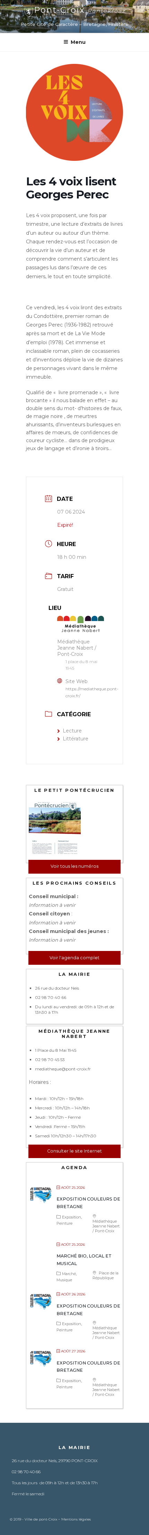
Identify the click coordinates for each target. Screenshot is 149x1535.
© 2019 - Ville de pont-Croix (34, 1519)
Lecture (72, 731)
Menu (78, 42)
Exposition (71, 1217)
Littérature (75, 739)
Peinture (64, 1223)
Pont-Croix (79, 10)
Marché (69, 1273)
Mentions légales (76, 1519)
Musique (64, 1279)
